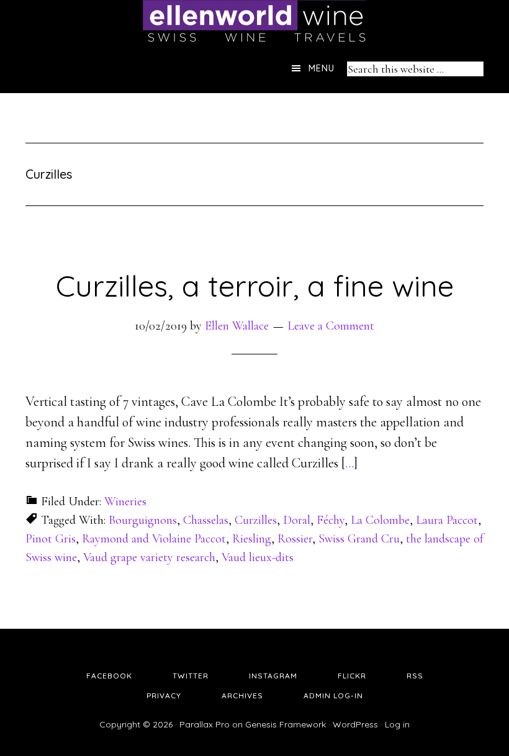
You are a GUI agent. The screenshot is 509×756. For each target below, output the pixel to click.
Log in (397, 724)
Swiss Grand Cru (359, 538)
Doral (296, 520)
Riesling (251, 538)
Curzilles (256, 520)
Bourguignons (143, 520)
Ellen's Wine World (254, 21)
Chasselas (205, 520)
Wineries (125, 501)
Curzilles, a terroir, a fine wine (255, 285)
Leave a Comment (330, 325)
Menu (322, 68)
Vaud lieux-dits (258, 557)
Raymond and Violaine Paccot (154, 538)
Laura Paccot (447, 520)
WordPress (355, 724)
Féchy (331, 520)
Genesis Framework (285, 724)
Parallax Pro (204, 724)
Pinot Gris (50, 538)
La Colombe (380, 520)
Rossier (294, 538)
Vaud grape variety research (149, 557)
